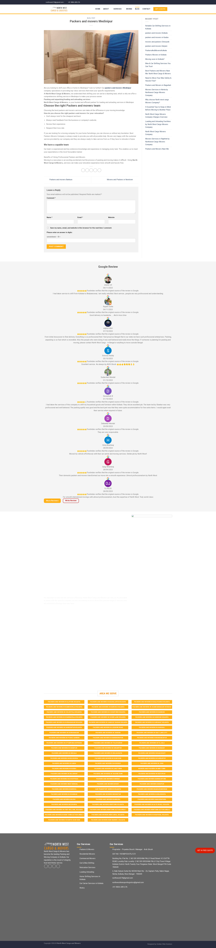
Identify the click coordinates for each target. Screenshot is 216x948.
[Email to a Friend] (91, 170)
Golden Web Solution (164, 944)
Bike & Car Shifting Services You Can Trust (158, 64)
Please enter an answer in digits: (59, 232)
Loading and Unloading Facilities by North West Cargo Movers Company (158, 124)
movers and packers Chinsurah (157, 42)
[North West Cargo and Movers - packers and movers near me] (63, 9)
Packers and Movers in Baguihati (158, 85)
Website (111, 217)
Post (93, 18)
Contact (146, 9)
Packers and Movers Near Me (157, 149)
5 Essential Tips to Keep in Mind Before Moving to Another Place (158, 108)
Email (80, 217)
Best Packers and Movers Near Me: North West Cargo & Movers (158, 72)
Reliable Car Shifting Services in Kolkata (157, 27)
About (106, 9)
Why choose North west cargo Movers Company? (157, 101)
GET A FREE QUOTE (205, 850)
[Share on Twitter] (87, 170)
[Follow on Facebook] (164, 2)
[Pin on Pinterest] (95, 170)
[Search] (171, 9)
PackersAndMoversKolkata (156, 50)
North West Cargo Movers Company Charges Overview (156, 115)
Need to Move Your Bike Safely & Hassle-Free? (158, 79)
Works (129, 9)
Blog (137, 9)
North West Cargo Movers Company (155, 133)
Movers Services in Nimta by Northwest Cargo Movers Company (156, 92)
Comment (51, 198)
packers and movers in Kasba (156, 37)
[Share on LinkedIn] (99, 170)
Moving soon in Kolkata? (154, 59)
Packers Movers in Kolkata (155, 55)
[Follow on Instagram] (166, 2)
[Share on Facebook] (83, 170)
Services (118, 9)
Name (49, 217)
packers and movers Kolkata (156, 33)
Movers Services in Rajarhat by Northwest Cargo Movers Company (157, 142)
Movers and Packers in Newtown (120, 180)
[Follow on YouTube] (171, 2)
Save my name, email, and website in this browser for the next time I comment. (81, 228)
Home (97, 9)
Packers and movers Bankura (60, 180)
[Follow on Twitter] (169, 2)
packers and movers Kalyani (156, 46)
